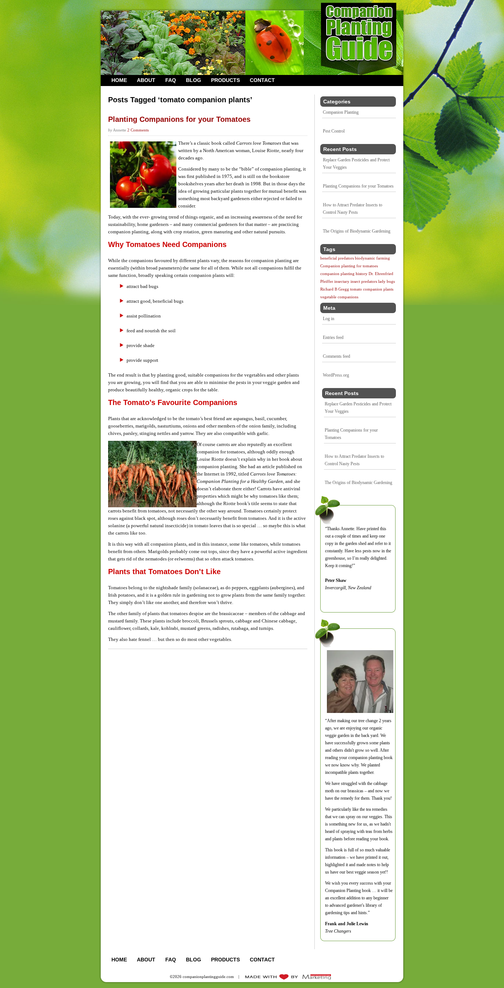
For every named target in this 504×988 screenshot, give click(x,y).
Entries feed (333, 337)
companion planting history (343, 274)
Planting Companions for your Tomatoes (358, 186)
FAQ (170, 80)
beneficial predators (337, 258)
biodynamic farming (372, 258)
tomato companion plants (371, 289)
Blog (193, 80)
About (146, 80)
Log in (328, 318)
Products (225, 80)
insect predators (364, 281)
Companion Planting (341, 112)
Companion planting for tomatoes (349, 266)
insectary (341, 281)
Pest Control (334, 131)
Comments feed (336, 356)
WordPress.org (336, 375)
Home (119, 80)
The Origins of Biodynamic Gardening (356, 231)
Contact (262, 80)
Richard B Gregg (334, 289)
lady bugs (386, 281)
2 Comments (138, 130)
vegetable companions (339, 297)
